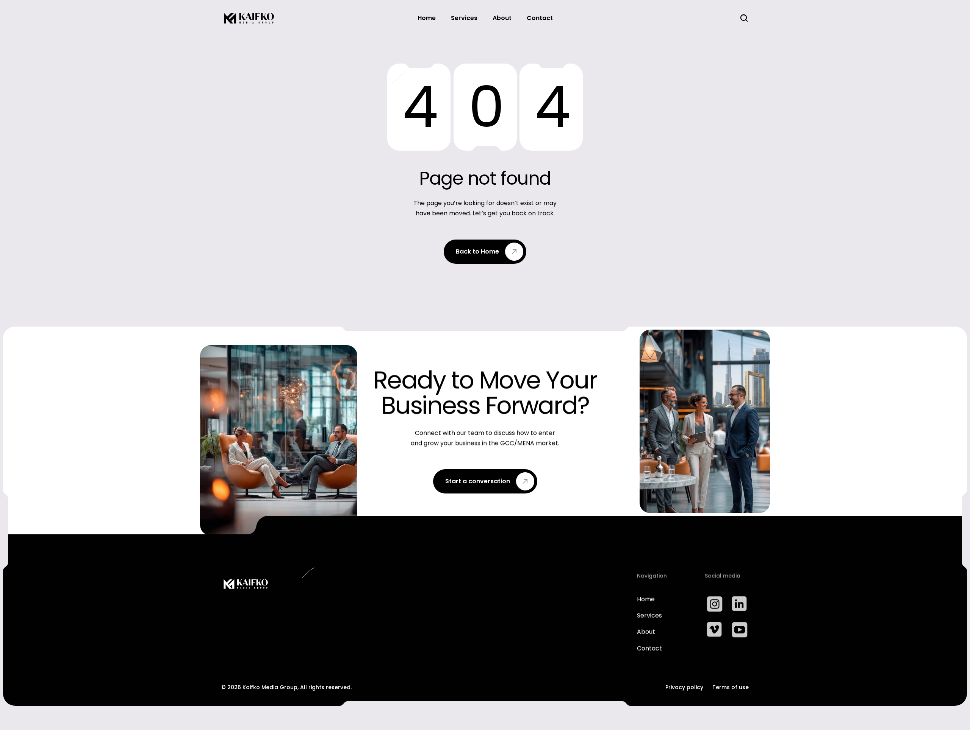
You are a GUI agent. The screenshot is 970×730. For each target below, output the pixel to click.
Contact (649, 648)
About (646, 632)
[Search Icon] (744, 18)
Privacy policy (684, 687)
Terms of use (730, 687)
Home (646, 599)
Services (649, 615)
